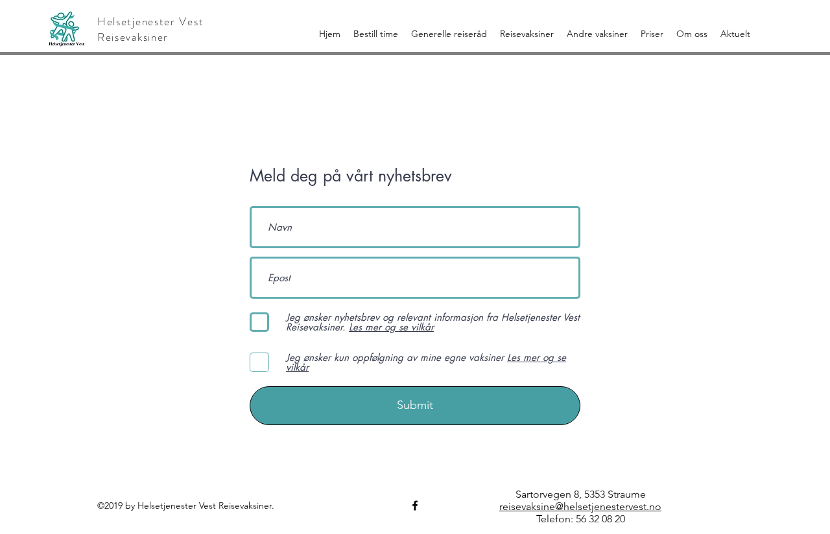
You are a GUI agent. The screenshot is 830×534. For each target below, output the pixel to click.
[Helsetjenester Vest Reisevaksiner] (415, 505)
